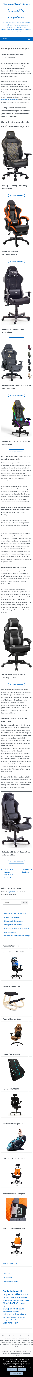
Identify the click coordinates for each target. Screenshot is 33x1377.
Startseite (7, 1274)
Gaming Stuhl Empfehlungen (13, 925)
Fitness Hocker (24, 1300)
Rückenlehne (6, 1317)
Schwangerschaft (6, 1320)
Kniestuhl (22, 1303)
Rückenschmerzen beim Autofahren (19, 1317)
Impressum (8, 1277)
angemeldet (11, 892)
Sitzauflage (14, 1320)
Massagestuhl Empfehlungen (13, 921)
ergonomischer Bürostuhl (11, 1300)
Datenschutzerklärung (11, 1281)
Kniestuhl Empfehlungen (12, 917)
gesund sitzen (10, 1303)
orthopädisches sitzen (14, 1314)
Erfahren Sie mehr (16, 1373)
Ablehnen (21, 1369)
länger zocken (6, 1306)
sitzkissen (22, 1320)
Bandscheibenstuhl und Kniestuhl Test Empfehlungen (16, 10)
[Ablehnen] (31, 1367)
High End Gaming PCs (10, 1264)
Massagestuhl (13, 1306)
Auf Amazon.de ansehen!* (16, 195)
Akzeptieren (12, 1369)
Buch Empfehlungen (10, 932)
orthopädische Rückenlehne (11, 1311)
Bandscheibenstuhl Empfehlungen (15, 914)
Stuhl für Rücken (10, 1323)
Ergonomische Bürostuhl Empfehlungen (16, 928)
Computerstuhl (10, 1297)
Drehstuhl (23, 1298)
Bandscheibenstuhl (12, 1291)
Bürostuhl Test (26, 1294)
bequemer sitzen (12, 1294)
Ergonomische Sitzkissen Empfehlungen (17, 936)
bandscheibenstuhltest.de (9, 99)
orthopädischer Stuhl (13, 1308)
